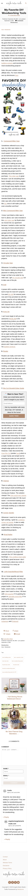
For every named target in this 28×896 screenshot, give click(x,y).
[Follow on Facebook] (15, 882)
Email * (6, 775)
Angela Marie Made (15, 15)
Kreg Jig (6, 312)
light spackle (9, 594)
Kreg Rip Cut (5, 453)
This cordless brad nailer (17, 557)
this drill (10, 294)
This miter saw (14, 176)
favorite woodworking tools (8, 668)
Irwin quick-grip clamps (18, 495)
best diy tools (5, 661)
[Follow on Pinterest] (12, 882)
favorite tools (16, 664)
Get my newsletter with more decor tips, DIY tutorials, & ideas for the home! (15, 409)
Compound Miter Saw (12, 141)
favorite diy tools (6, 664)
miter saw (9, 220)
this (5, 203)
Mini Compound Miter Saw (13, 210)
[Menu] (2, 3)
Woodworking (14, 22)
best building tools (6, 657)
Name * (6, 768)
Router (5, 351)
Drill (4, 285)
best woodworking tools (17, 661)
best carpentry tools (18, 657)
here (16, 75)
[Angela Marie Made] (14, 3)
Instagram (4, 621)
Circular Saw (8, 263)
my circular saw (17, 278)
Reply (6, 817)
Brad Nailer (8, 534)
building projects (7, 63)
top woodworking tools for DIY (9, 672)
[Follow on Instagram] (9, 882)
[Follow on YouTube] (18, 882)
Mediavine (20, 889)
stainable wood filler (15, 596)
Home (2, 29)
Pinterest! (15, 621)
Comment (5, 747)
